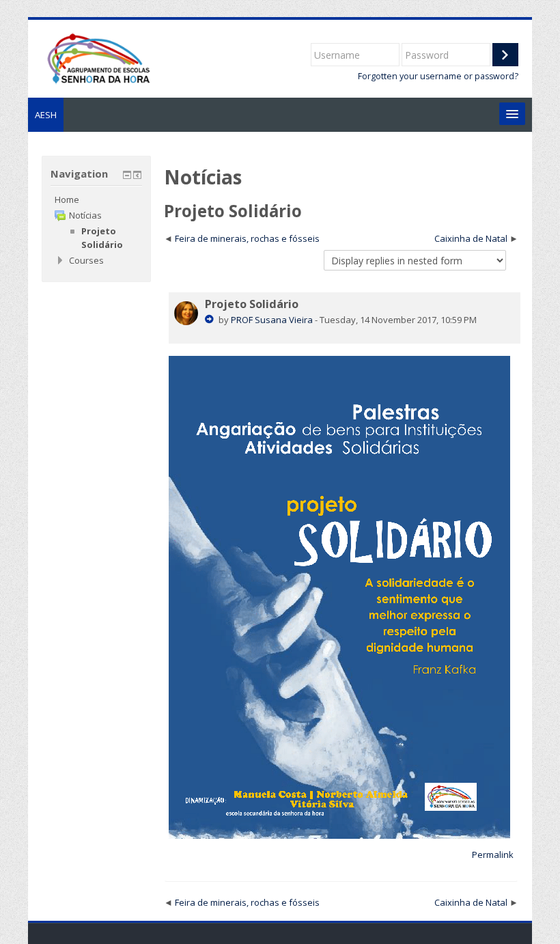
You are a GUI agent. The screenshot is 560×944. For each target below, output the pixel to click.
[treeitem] (96, 199)
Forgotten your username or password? (438, 76)
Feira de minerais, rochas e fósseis (247, 238)
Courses (86, 260)
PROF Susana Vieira (272, 320)
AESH (46, 115)
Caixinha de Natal (470, 238)
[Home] (98, 57)
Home (67, 199)
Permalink (493, 854)
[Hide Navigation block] (127, 175)
